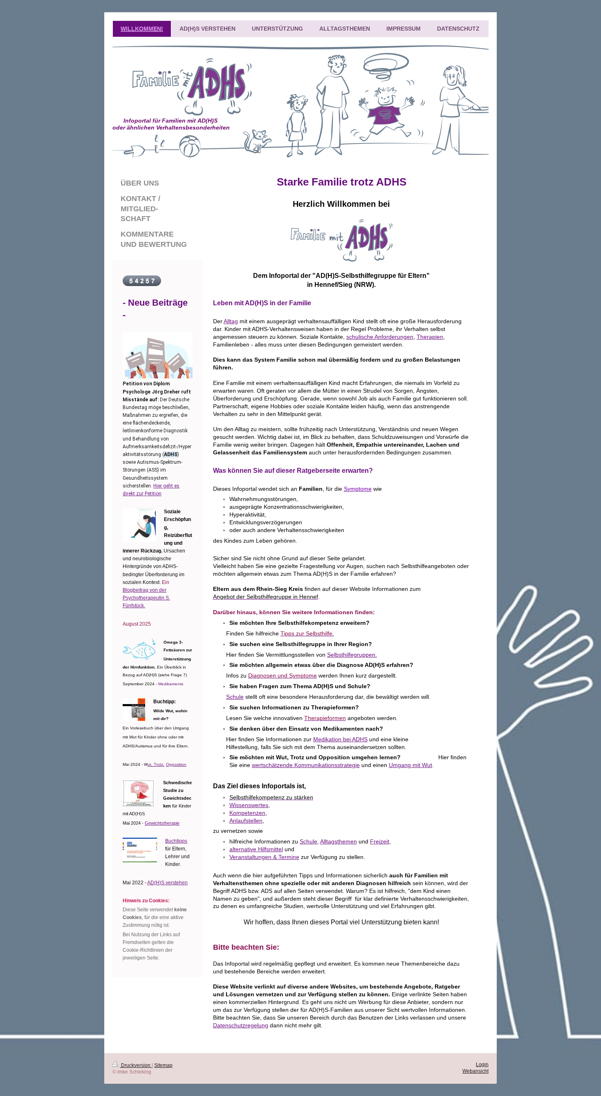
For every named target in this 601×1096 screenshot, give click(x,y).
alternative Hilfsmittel (256, 849)
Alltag (231, 321)
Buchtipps (176, 841)
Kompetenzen (247, 813)
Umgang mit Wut (410, 765)
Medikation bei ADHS (340, 739)
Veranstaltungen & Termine (264, 857)
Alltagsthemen (338, 841)
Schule (235, 696)
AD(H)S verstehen (167, 883)
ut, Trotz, (156, 764)
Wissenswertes (248, 805)
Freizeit (379, 841)
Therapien (430, 336)
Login (482, 1064)
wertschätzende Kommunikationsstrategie (306, 765)
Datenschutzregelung (240, 1025)
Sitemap (163, 1065)
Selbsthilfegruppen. (352, 654)
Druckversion (136, 1065)
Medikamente (171, 684)
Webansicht (475, 1071)
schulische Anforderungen (379, 336)
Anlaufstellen (245, 820)
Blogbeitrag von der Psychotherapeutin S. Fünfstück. (146, 597)
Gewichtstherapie (162, 823)
